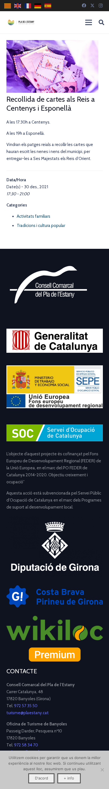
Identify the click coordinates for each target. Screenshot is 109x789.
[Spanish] (48, 6)
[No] (102, 769)
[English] (18, 6)
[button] (101, 22)
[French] (28, 6)
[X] (92, 5)
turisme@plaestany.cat (27, 712)
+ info (69, 778)
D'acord (41, 778)
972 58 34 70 (26, 745)
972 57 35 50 (25, 705)
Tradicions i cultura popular (41, 225)
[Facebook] (84, 5)
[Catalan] (7, 6)
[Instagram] (100, 5)
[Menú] (88, 22)
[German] (38, 6)
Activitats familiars (33, 216)
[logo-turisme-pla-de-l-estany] (21, 22)
